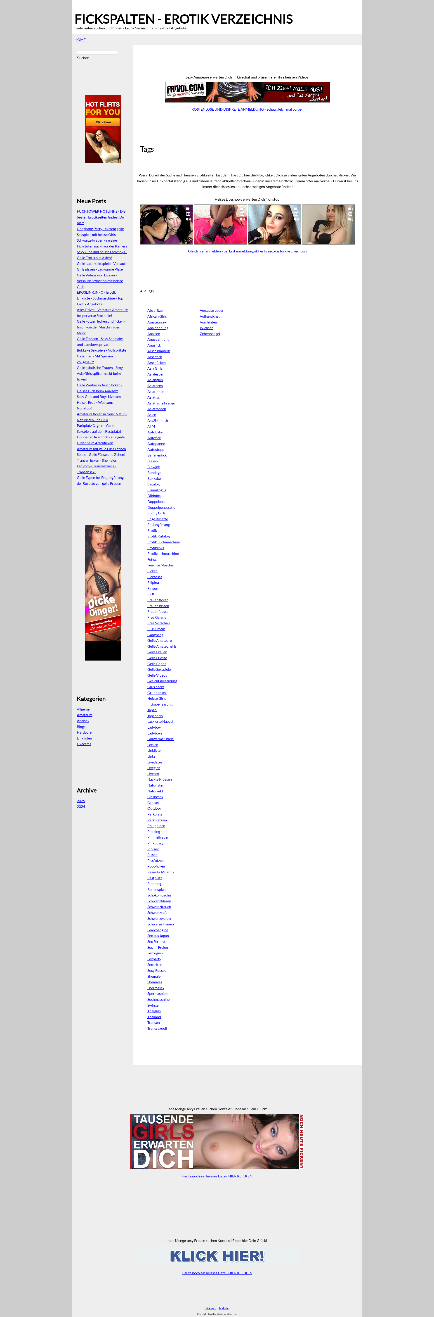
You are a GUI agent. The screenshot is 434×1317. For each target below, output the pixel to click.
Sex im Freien (157, 947)
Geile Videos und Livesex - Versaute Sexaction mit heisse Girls (100, 281)
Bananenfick (157, 455)
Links (151, 756)
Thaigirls (154, 1011)
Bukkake (154, 478)
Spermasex (155, 988)
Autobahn (155, 432)
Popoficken (156, 866)
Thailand (154, 1017)
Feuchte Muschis (160, 565)
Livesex (153, 773)
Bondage (154, 472)
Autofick (154, 437)
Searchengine (157, 930)
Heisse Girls (156, 698)
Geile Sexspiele (159, 669)
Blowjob (153, 466)
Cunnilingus (156, 490)
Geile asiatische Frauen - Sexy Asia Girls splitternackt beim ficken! (100, 373)
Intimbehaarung (159, 704)
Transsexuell (157, 1028)
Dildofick (154, 495)
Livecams (84, 744)
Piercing (153, 831)
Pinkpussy (155, 843)
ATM (151, 426)
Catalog (153, 484)
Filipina (153, 582)
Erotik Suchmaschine (163, 542)
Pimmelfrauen (158, 837)
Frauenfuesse (157, 611)
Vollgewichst (210, 316)
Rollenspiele (156, 889)
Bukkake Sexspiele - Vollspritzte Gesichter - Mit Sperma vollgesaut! (101, 356)
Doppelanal (156, 501)
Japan (152, 710)
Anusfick (154, 345)
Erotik (152, 530)
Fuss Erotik (156, 629)
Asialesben (155, 374)
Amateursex (156, 322)
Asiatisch (154, 397)
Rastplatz (154, 878)
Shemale (153, 976)
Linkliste (153, 750)
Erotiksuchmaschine (163, 553)
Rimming (154, 883)
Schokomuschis (159, 895)
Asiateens (155, 385)
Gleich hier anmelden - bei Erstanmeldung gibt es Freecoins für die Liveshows (247, 251)
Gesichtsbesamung (162, 681)
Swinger (153, 1005)
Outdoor (154, 808)
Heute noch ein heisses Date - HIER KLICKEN (217, 1176)
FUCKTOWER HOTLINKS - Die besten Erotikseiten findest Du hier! (101, 217)
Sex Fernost (156, 941)
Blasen (152, 461)
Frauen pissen (158, 606)
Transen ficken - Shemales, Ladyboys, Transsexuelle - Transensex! (97, 466)
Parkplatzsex (157, 820)
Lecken (152, 744)
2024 (81, 806)
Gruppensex (157, 692)
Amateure (84, 715)
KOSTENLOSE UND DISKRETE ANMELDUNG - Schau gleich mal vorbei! (247, 109)
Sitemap (210, 1308)
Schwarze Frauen (160, 924)
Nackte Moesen (159, 779)
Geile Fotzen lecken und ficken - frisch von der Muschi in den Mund (101, 327)
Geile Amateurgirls (162, 646)
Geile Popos (156, 663)
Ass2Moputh (157, 420)
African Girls (157, 316)
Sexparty (154, 959)
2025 (81, 801)
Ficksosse (154, 577)
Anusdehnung (158, 339)
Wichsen (206, 328)
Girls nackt (155, 687)
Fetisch (152, 559)
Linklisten (84, 738)
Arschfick (154, 356)
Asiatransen (156, 409)
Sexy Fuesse (156, 970)
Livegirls (153, 767)
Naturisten (155, 785)
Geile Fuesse (157, 658)
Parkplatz (154, 814)
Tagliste (224, 1308)
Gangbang (155, 634)
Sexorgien (155, 953)
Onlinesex (155, 796)
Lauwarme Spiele (160, 739)
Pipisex (153, 849)
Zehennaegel (210, 333)
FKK (150, 594)
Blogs (81, 726)
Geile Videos (157, 675)
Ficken (152, 571)
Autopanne (156, 443)
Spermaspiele (157, 993)
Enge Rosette (157, 519)
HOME (80, 39)
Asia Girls (154, 368)
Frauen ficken (157, 600)
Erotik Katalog (158, 536)
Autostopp (155, 449)
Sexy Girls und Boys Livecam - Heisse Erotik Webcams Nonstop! (100, 402)
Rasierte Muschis (160, 872)
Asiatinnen (155, 391)
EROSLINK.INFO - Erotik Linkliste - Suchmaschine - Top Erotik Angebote (100, 298)
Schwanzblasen (159, 901)
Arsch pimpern (158, 351)
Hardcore (84, 732)
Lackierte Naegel (160, 721)
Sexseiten (154, 964)
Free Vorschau (158, 623)
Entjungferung (158, 524)
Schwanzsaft (157, 912)
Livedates (154, 762)
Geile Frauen (157, 652)
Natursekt (155, 791)
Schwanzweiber (159, 918)
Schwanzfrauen (159, 906)
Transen (153, 1022)
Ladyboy (154, 727)
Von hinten (208, 322)
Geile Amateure (159, 640)
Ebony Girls (156, 513)
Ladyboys (154, 733)
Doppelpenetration (162, 507)
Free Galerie (156, 617)
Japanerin (155, 715)
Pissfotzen (155, 860)
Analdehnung (157, 328)
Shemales (154, 982)
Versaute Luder (212, 310)
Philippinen (156, 825)
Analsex (153, 333)
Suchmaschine (158, 999)
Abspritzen (156, 310)
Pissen (152, 854)
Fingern (153, 588)
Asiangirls (155, 380)
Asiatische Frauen (161, 403)
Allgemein (84, 709)
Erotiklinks (155, 548)
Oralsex (153, 802)
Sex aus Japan (158, 935)
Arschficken (156, 362)
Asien (151, 414)
